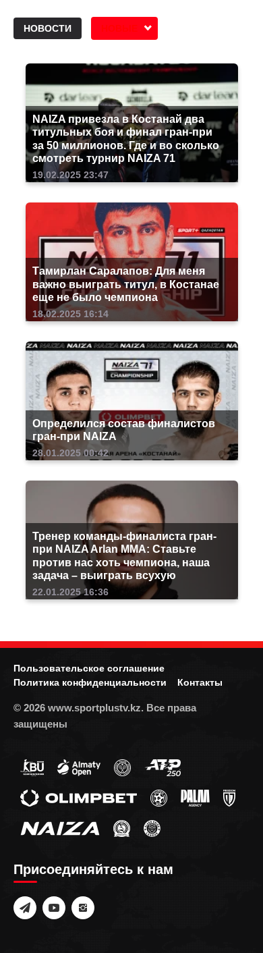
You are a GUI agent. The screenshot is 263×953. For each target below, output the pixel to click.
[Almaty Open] (78, 766)
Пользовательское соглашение (89, 668)
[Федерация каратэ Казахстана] (121, 827)
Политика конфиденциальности (90, 682)
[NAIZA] (60, 827)
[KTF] (122, 766)
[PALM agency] (195, 797)
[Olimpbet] (78, 797)
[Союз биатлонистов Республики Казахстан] (32, 766)
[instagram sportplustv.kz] (82, 907)
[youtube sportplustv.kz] (53, 907)
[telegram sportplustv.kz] (24, 907)
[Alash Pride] (152, 827)
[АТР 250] (162, 766)
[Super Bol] (158, 797)
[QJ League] (229, 797)
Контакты (200, 682)
